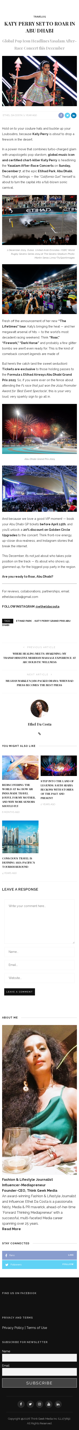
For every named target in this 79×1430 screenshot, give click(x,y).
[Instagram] (39, 1404)
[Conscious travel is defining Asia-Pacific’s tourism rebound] (20, 837)
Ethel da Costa (12, 115)
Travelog (39, 16)
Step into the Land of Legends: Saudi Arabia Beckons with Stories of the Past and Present (57, 789)
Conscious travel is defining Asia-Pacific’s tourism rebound (18, 862)
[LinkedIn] (58, 1404)
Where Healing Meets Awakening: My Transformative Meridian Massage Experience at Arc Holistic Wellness (39, 658)
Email (5, 1365)
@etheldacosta (47, 606)
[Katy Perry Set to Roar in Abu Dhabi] (39, 81)
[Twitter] (30, 1404)
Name (6, 1351)
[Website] (39, 734)
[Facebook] (21, 1404)
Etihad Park (24, 621)
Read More (11, 1229)
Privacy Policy (13, 1328)
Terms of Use (36, 1328)
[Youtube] (48, 1404)
